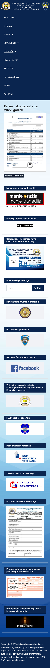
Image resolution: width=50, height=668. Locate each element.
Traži (39, 288)
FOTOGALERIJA (11, 77)
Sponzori (9, 68)
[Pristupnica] (25, 532)
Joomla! (5, 657)
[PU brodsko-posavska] (25, 340)
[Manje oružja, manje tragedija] (25, 198)
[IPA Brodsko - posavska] (25, 428)
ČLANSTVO (9, 60)
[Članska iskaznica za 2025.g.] (25, 257)
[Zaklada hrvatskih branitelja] (25, 484)
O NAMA (8, 26)
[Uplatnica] (25, 587)
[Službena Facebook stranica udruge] (25, 368)
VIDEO (7, 85)
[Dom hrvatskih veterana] (25, 456)
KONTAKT (8, 94)
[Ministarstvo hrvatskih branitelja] (25, 312)
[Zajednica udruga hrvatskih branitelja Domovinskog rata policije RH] (25, 401)
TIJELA (7, 34)
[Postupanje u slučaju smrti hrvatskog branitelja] (25, 622)
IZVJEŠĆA (8, 51)
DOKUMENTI (10, 43)
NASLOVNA (9, 17)
